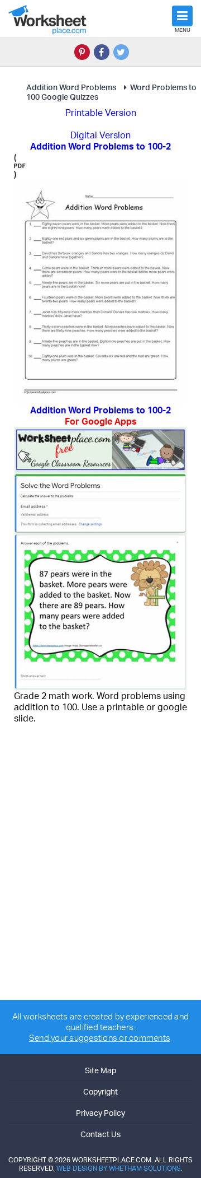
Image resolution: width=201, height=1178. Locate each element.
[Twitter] (121, 52)
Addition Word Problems (71, 87)
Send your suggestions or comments (99, 1037)
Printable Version (100, 112)
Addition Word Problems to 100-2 (100, 415)
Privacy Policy (100, 1113)
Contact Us (100, 1134)
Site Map (100, 1070)
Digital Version (100, 135)
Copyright (100, 1091)
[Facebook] (101, 52)
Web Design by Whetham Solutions (118, 1168)
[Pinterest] (82, 52)
